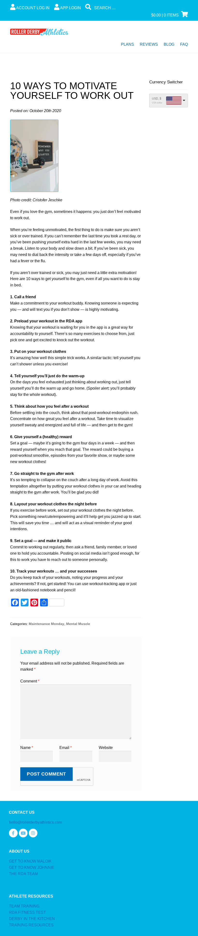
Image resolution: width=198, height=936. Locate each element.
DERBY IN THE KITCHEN (32, 919)
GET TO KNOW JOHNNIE (31, 867)
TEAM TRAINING (24, 906)
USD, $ (156, 98)
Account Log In (32, 8)
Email (65, 748)
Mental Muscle (78, 624)
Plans (127, 44)
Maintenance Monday (46, 624)
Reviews (149, 44)
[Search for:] (121, 8)
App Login (70, 8)
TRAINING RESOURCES (31, 925)
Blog (169, 44)
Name (26, 748)
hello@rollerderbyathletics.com (35, 822)
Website (106, 748)
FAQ (184, 44)
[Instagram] (33, 833)
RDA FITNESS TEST (27, 912)
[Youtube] (23, 833)
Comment (29, 681)
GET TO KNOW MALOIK (30, 861)
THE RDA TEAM (23, 874)
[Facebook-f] (13, 833)
